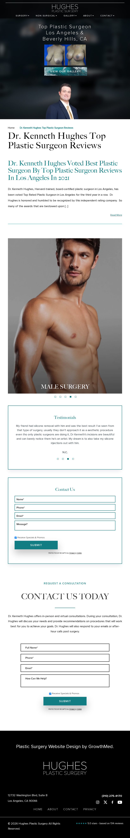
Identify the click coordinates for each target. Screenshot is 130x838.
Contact (106, 16)
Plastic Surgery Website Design (48, 746)
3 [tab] (65, 397)
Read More (116, 215)
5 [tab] (75, 397)
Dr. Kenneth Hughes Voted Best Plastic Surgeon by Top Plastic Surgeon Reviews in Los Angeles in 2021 (65, 170)
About (87, 16)
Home (11, 128)
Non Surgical (45, 16)
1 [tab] (55, 397)
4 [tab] (70, 397)
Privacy (72, 553)
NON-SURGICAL (65, 386)
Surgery (22, 16)
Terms (79, 553)
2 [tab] (60, 397)
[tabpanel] (65, 316)
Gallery (69, 16)
